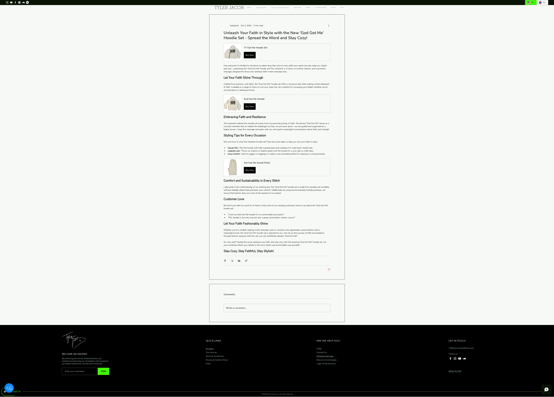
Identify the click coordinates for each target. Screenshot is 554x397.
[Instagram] (7, 2)
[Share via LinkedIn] (239, 260)
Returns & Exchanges (326, 360)
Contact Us (322, 352)
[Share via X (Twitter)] (232, 260)
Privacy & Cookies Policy (217, 360)
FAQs (319, 348)
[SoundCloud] (23, 2)
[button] (277, 52)
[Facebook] (15, 2)
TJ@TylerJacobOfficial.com (461, 348)
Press (208, 363)
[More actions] (328, 25)
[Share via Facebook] (225, 260)
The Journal (211, 352)
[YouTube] (11, 2)
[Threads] (19, 2)
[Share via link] (246, 260)
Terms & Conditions (215, 356)
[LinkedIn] (27, 2)
